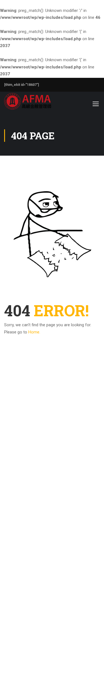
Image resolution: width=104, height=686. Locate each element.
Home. (34, 332)
